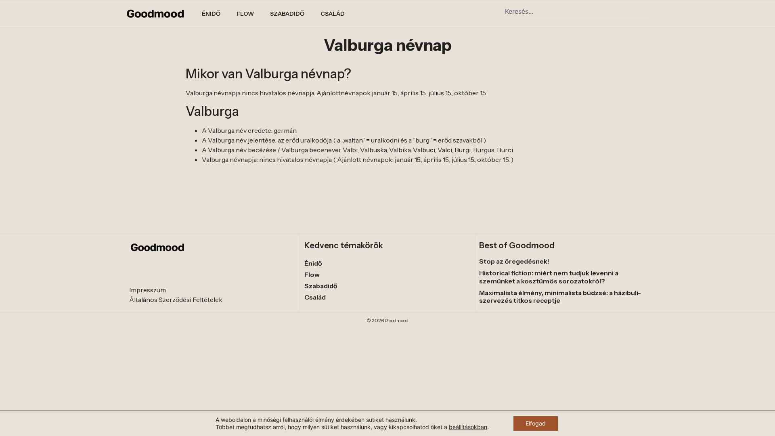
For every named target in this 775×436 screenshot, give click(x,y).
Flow (245, 13)
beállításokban (468, 426)
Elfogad (536, 423)
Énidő (211, 13)
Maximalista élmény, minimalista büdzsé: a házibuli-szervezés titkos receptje (560, 296)
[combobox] (576, 11)
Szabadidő (287, 13)
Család (332, 13)
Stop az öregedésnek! (514, 261)
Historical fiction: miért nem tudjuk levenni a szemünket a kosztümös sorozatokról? (548, 277)
